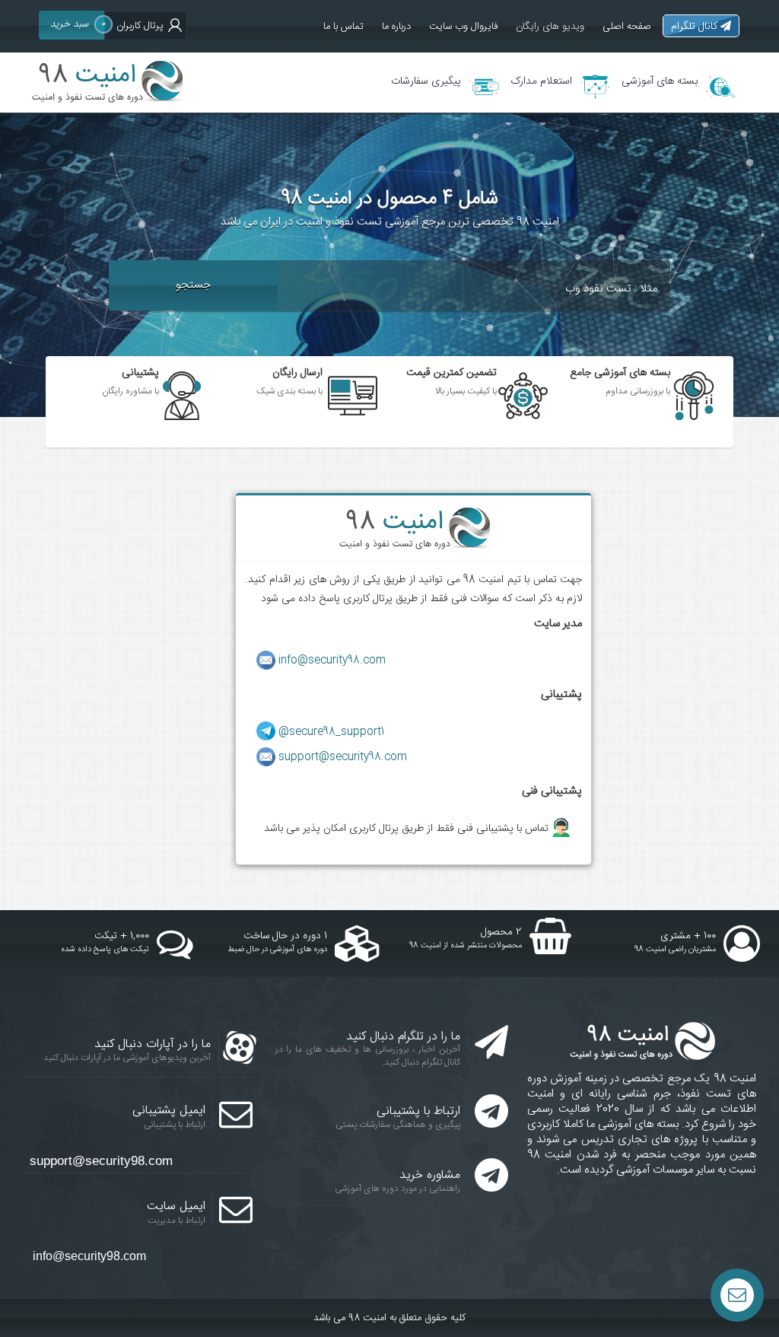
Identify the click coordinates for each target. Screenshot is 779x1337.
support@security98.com (342, 757)
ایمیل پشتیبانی (168, 1110)
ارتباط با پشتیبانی (418, 1111)
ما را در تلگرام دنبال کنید (403, 1037)
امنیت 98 (367, 1318)
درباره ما (396, 26)
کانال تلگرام (695, 27)
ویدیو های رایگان (550, 26)
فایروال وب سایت (463, 26)
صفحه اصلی (627, 26)
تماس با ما (343, 26)
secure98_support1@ (331, 732)
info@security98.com (332, 660)
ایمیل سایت (176, 1206)
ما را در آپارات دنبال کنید (152, 1044)
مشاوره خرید (429, 1175)
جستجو (193, 284)
